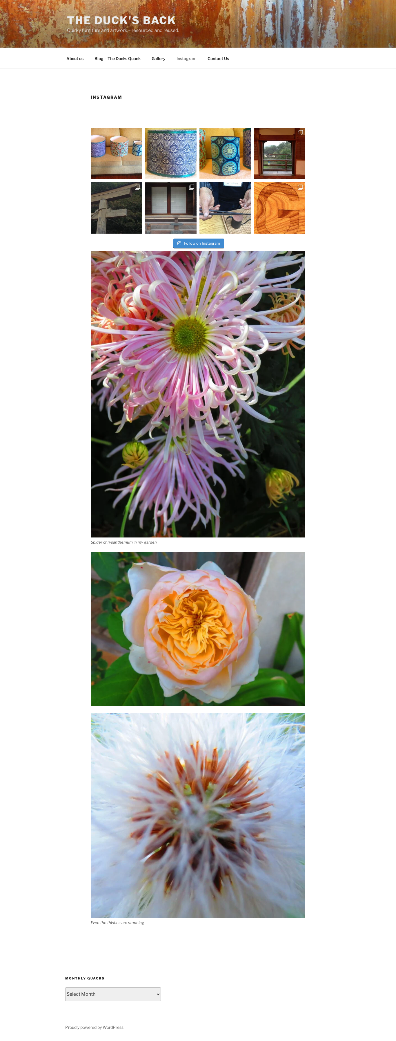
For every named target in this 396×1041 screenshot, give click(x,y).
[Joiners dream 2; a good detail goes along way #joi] (280, 208)
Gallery (159, 58)
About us (74, 58)
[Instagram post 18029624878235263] (116, 153)
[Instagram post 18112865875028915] (171, 153)
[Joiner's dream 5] (280, 153)
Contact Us (218, 58)
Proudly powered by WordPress (94, 1027)
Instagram (187, 58)
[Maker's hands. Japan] (225, 208)
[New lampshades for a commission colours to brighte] (225, 153)
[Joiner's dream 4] (116, 208)
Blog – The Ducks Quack (118, 58)
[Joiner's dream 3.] (171, 208)
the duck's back (121, 20)
